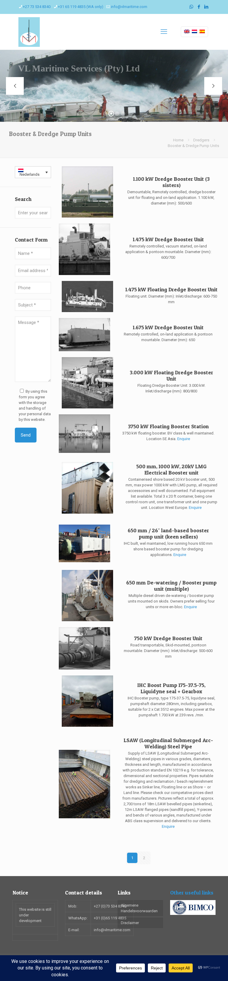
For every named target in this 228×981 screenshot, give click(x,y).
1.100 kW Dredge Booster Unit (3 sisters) (171, 182)
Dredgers (201, 140)
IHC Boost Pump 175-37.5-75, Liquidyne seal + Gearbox (171, 688)
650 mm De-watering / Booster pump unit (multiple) (171, 585)
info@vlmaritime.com (129, 6)
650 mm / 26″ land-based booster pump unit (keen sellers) (168, 533)
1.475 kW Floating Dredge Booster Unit (171, 289)
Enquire (183, 439)
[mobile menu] (164, 32)
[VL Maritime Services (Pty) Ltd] (29, 31)
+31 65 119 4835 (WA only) (80, 6)
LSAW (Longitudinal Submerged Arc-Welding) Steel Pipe (168, 743)
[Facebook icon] (199, 6)
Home (178, 140)
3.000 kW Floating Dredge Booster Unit (171, 375)
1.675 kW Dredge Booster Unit (168, 327)
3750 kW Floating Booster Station (168, 426)
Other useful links (191, 892)
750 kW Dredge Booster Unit (168, 638)
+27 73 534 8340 (36, 6)
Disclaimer (130, 923)
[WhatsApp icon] (191, 6)
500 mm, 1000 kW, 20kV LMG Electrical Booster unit (171, 469)
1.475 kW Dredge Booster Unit (168, 239)
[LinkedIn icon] (206, 6)
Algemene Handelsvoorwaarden (139, 908)
